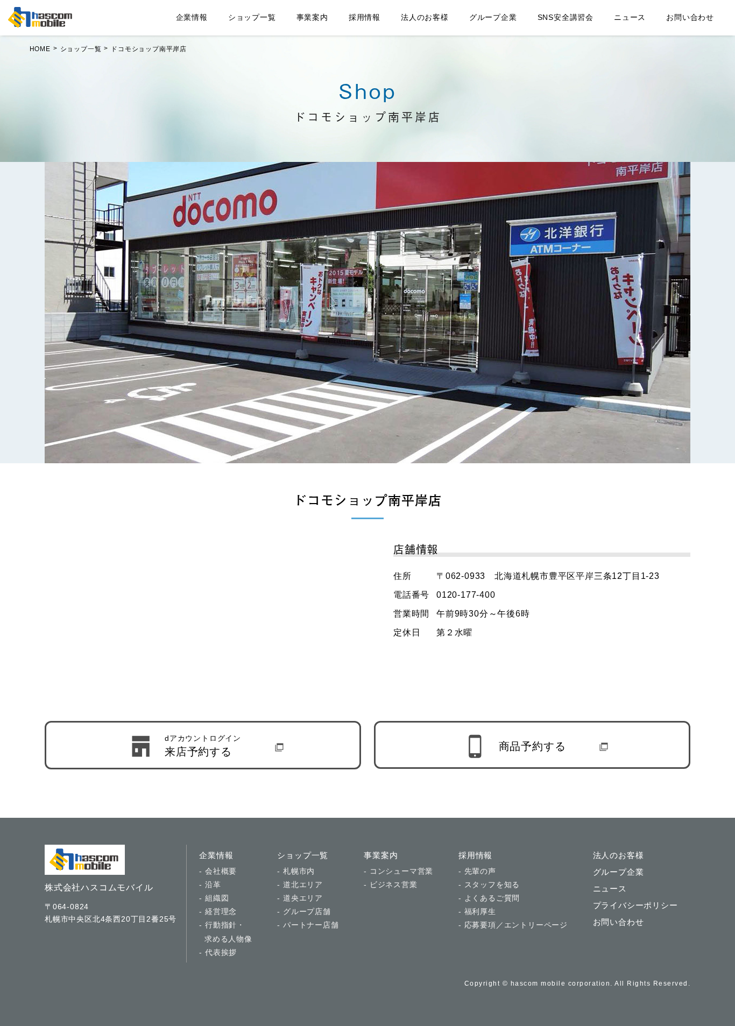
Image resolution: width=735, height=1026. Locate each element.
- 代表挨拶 (218, 952)
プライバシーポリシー (635, 905)
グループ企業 (493, 17)
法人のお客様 (425, 17)
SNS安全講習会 (565, 17)
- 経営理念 (218, 911)
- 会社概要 (218, 871)
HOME (40, 49)
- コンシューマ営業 (398, 871)
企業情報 (192, 17)
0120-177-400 (466, 594)
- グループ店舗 (303, 911)
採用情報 (364, 17)
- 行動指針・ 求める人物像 (225, 932)
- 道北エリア (300, 884)
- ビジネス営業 (390, 884)
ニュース (630, 17)
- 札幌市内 (296, 871)
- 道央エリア (300, 898)
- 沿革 (210, 884)
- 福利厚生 (477, 911)
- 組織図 (214, 898)
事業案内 (312, 17)
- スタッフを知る (489, 884)
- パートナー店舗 (307, 925)
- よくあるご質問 (489, 898)
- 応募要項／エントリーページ (513, 925)
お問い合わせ (690, 17)
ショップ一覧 (252, 17)
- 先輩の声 (477, 871)
